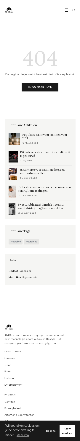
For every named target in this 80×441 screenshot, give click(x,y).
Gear (7, 365)
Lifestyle (9, 358)
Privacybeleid (12, 408)
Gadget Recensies (20, 271)
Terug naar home (40, 86)
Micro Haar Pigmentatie (23, 277)
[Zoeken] (74, 10)
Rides (7, 371)
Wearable (15, 241)
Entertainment (13, 384)
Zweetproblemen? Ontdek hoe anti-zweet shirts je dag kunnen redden (41, 206)
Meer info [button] (23, 435)
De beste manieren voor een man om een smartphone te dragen (44, 189)
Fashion (9, 378)
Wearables (31, 241)
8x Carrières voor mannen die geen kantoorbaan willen (42, 171)
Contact (9, 401)
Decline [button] (51, 430)
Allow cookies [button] (67, 430)
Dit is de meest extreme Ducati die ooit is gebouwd (45, 154)
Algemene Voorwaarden (19, 414)
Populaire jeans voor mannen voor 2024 (44, 136)
